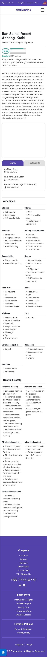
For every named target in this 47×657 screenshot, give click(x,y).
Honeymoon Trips (32, 3)
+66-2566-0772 (23, 580)
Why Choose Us (23, 574)
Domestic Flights (23, 603)
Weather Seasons (23, 615)
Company (23, 550)
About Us (23, 555)
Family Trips (21, 3)
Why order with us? (7, 3)
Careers (23, 559)
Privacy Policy (23, 633)
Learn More (23, 594)
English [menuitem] (19, 644)
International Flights (23, 600)
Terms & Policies (23, 624)
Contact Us (23, 570)
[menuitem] (19, 645)
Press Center (23, 567)
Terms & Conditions (23, 629)
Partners (23, 563)
